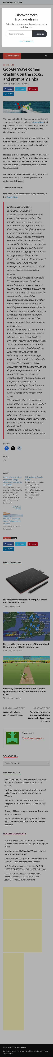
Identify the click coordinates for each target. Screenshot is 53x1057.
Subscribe (40, 33)
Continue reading (26, 41)
